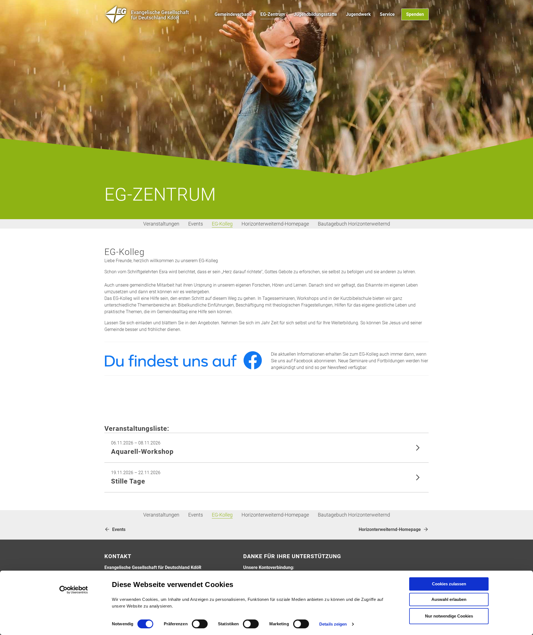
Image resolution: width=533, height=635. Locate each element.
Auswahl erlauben (448, 599)
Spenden (415, 14)
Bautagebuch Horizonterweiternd (354, 223)
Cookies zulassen (449, 583)
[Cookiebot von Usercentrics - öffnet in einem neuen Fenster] (73, 590)
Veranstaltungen (161, 223)
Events (195, 223)
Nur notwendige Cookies (449, 616)
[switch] (200, 623)
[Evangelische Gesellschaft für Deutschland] (147, 14)
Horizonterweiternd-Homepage (275, 223)
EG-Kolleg (222, 223)
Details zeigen (333, 624)
